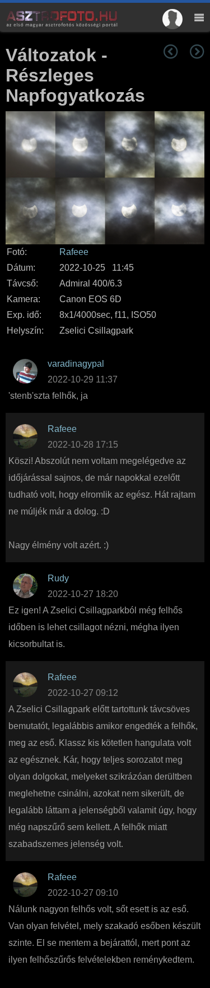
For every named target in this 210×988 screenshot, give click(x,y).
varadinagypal (76, 363)
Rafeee (73, 252)
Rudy (58, 578)
